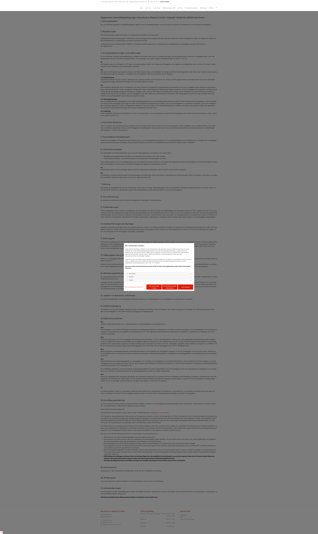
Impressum (140, 287)
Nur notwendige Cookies (154, 287)
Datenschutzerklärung (130, 287)
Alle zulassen (186, 287)
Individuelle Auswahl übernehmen (169, 287)
